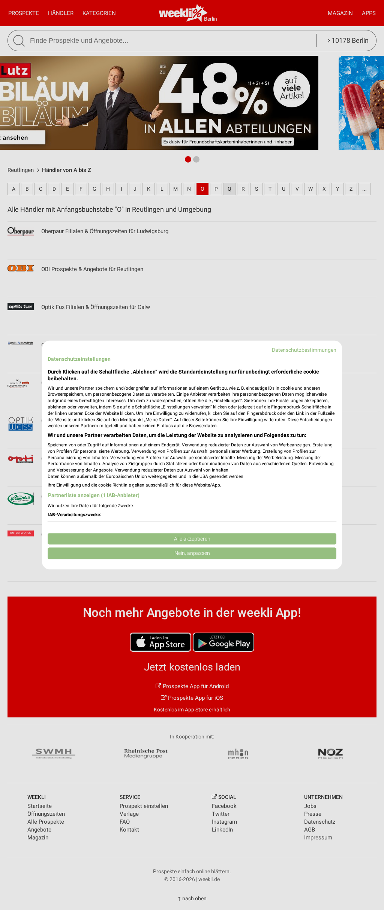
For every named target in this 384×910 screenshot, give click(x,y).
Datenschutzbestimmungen (304, 350)
